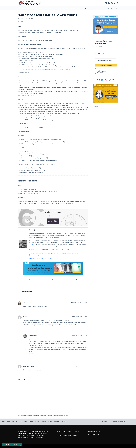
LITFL (45, 431)
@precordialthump (34, 255)
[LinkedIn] (76, 279)
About (58, 431)
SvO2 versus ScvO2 (30, 189)
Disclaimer (68, 435)
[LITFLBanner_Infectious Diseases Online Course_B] (105, 93)
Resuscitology (45, 258)
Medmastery (121, 421)
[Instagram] (112, 3)
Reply (86, 302)
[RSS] (117, 3)
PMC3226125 (74, 203)
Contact (78, 8)
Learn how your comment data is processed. (54, 415)
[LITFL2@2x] (53, 268)
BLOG (23, 8)
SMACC (52, 258)
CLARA (40, 8)
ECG (28, 8)
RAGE (38, 258)
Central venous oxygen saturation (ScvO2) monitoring (40, 191)
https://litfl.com (39, 437)
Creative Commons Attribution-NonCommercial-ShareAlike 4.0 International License (32, 435)
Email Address (99, 54)
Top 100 (46, 8)
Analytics (70, 431)
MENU (19, 8)
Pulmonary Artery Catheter (32, 193)
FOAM (32, 244)
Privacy (75, 435)
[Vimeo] (114, 3)
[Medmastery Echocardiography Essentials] (105, 24)
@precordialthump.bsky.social (47, 253)
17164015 (52, 203)
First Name (98, 47)
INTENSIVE (72, 8)
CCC (32, 8)
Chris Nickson (34, 230)
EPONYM (52, 8)
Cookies (61, 435)
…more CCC (52, 221)
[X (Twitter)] (106, 3)
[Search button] (116, 8)
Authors (64, 431)
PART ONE (65, 8)
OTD (36, 8)
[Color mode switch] (85, 8)
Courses (58, 8)
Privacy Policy (108, 60)
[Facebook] (109, 3)
